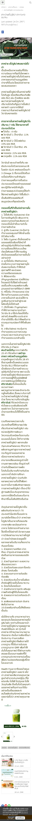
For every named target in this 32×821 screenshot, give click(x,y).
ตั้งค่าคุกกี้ (10, 818)
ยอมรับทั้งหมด (20, 818)
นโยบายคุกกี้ (14, 814)
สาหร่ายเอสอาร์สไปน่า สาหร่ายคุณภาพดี (15, 697)
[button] (30, 3)
